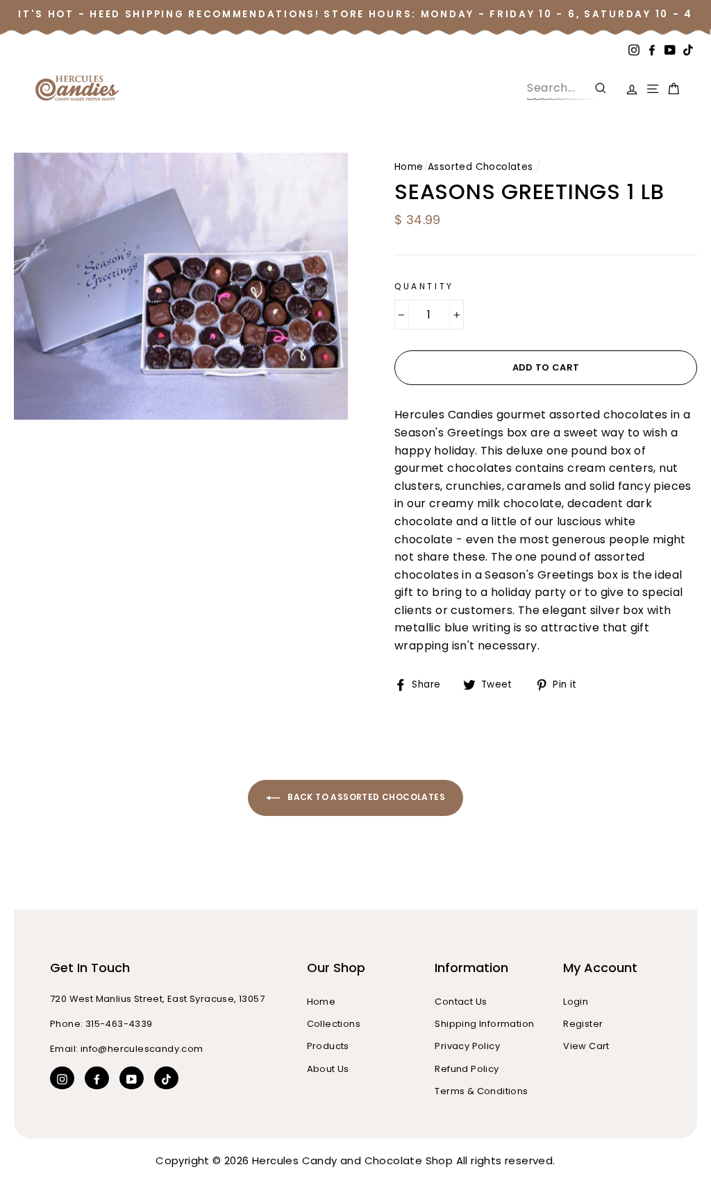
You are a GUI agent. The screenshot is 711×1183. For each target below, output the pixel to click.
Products (328, 1046)
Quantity (424, 286)
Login (575, 1001)
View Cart (586, 1046)
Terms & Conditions (481, 1091)
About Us (328, 1068)
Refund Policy (467, 1068)
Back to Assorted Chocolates (365, 797)
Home (409, 166)
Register (583, 1023)
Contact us (461, 1001)
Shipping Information (484, 1023)
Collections (333, 1023)
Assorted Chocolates (480, 166)
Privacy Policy (467, 1046)
